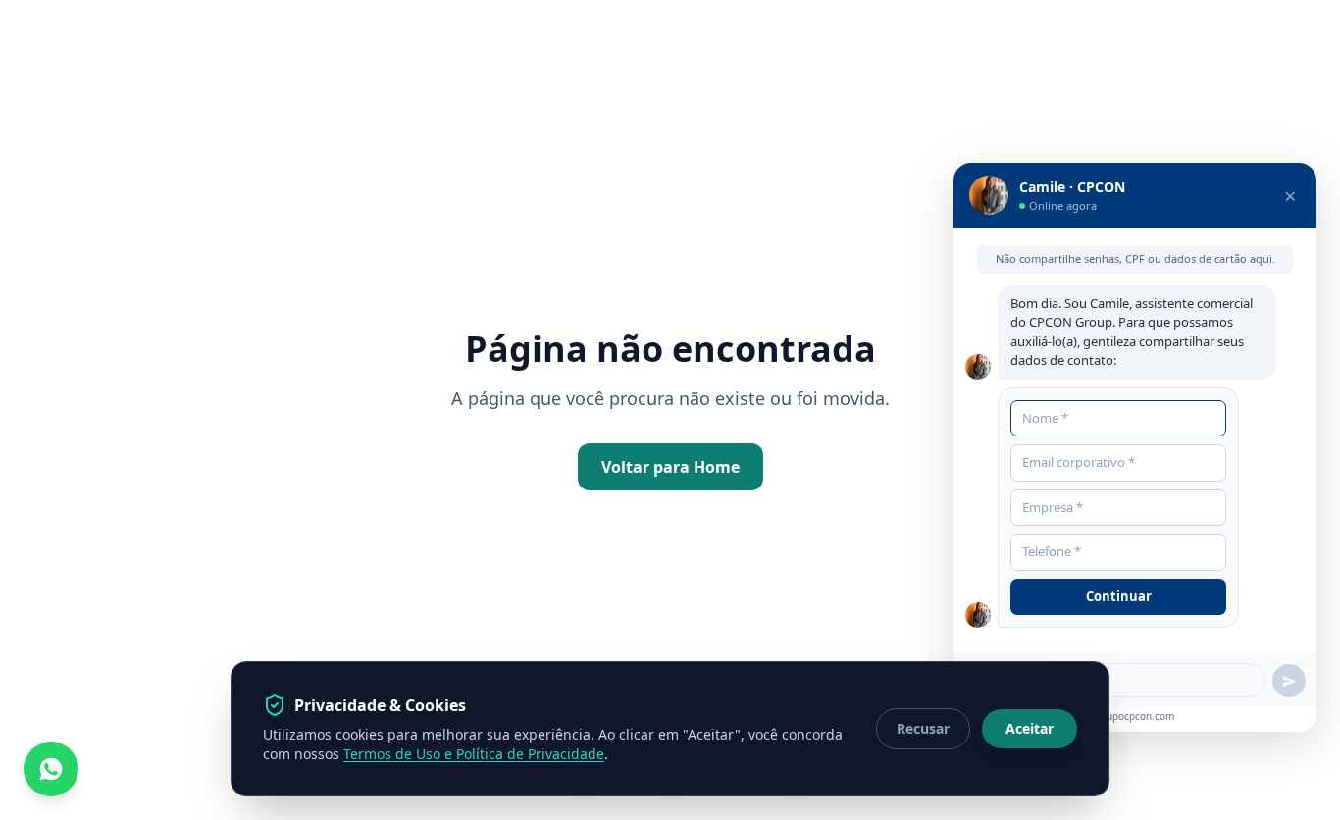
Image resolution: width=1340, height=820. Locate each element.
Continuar (1119, 596)
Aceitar (1029, 728)
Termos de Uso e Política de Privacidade (473, 753)
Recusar (923, 728)
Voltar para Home (670, 467)
